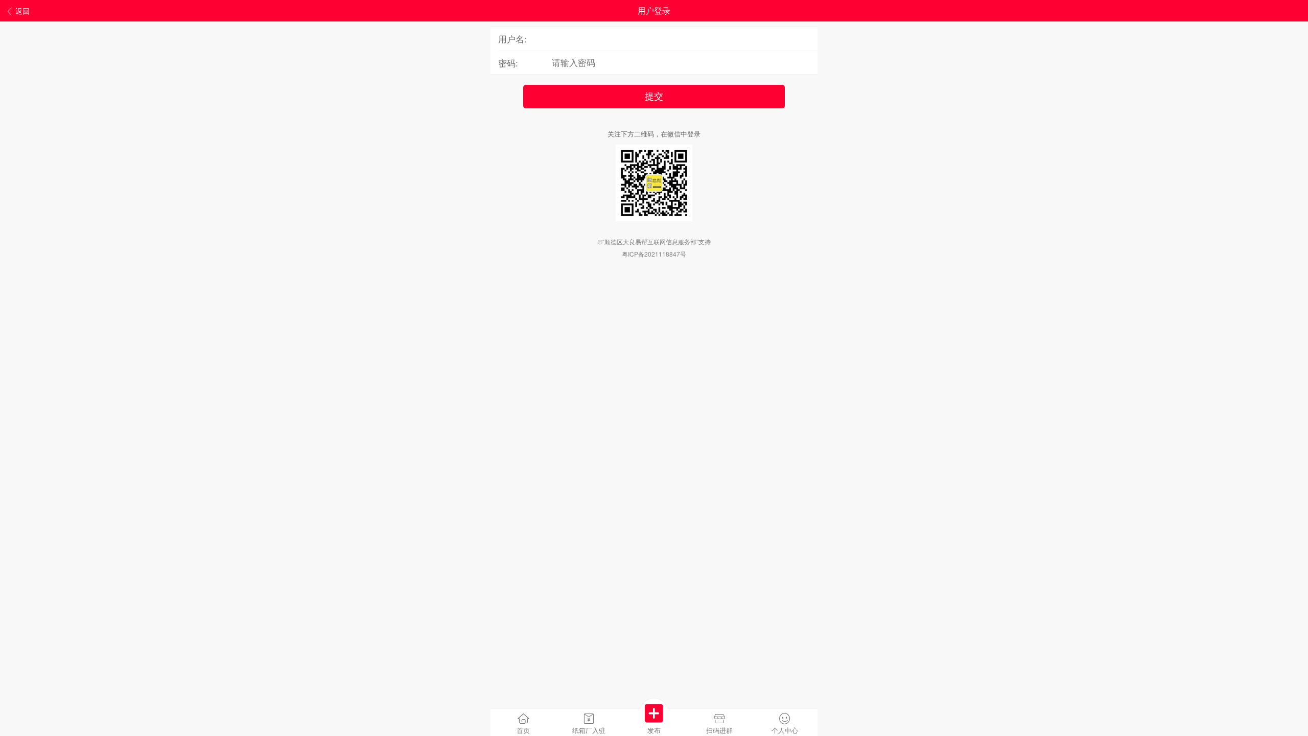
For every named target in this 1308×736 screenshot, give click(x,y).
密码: (508, 62)
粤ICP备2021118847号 (654, 253)
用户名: (512, 38)
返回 (22, 11)
